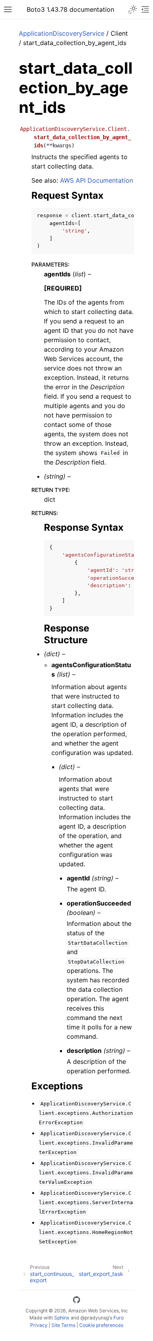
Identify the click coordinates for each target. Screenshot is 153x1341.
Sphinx (61, 1318)
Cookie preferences (101, 1325)
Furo (118, 1318)
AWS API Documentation (96, 180)
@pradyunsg (94, 1318)
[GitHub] (76, 1301)
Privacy (38, 1325)
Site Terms (63, 1325)
